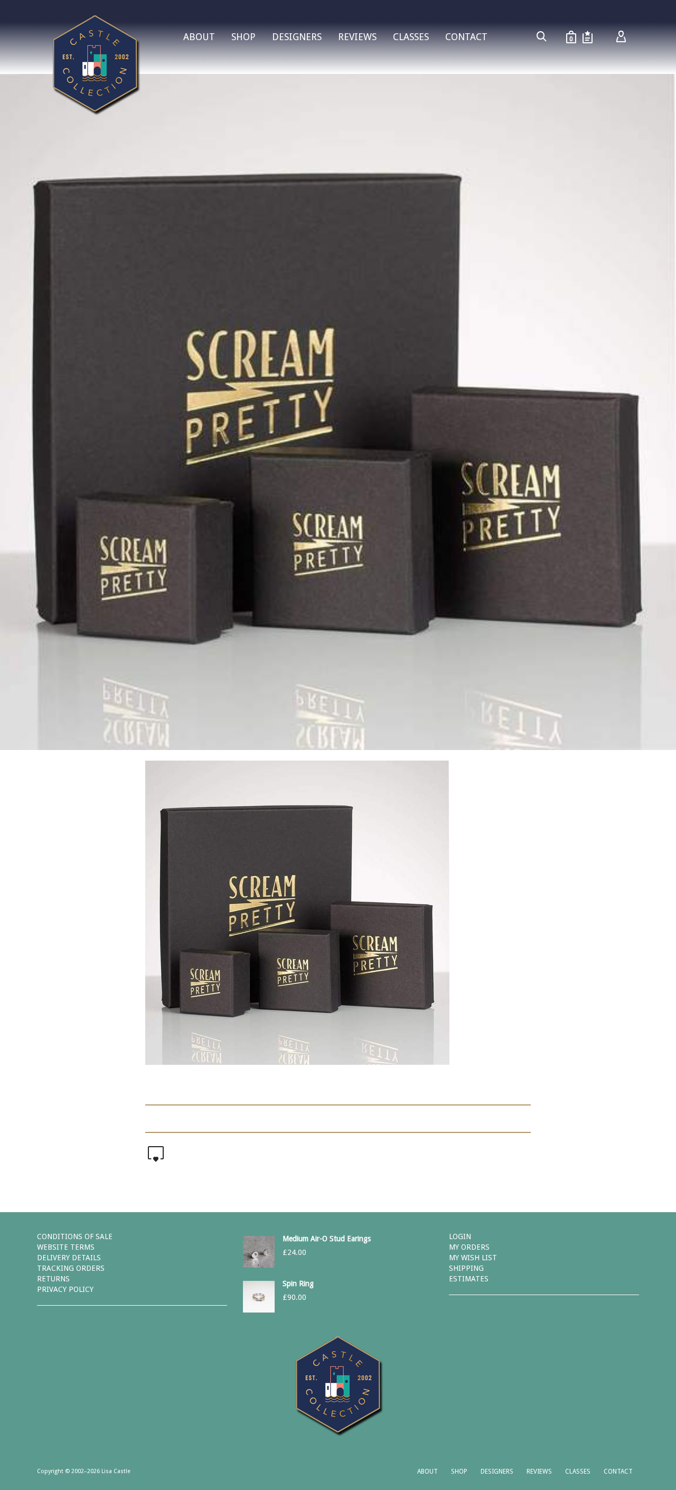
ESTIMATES (469, 1279)
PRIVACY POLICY (65, 1289)
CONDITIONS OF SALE (74, 1236)
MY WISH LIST (473, 1257)
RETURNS (53, 1279)
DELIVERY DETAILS (69, 1257)
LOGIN (460, 1236)
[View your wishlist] (587, 37)
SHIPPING (466, 1268)
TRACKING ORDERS (71, 1268)
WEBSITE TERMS (66, 1247)
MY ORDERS (469, 1247)
